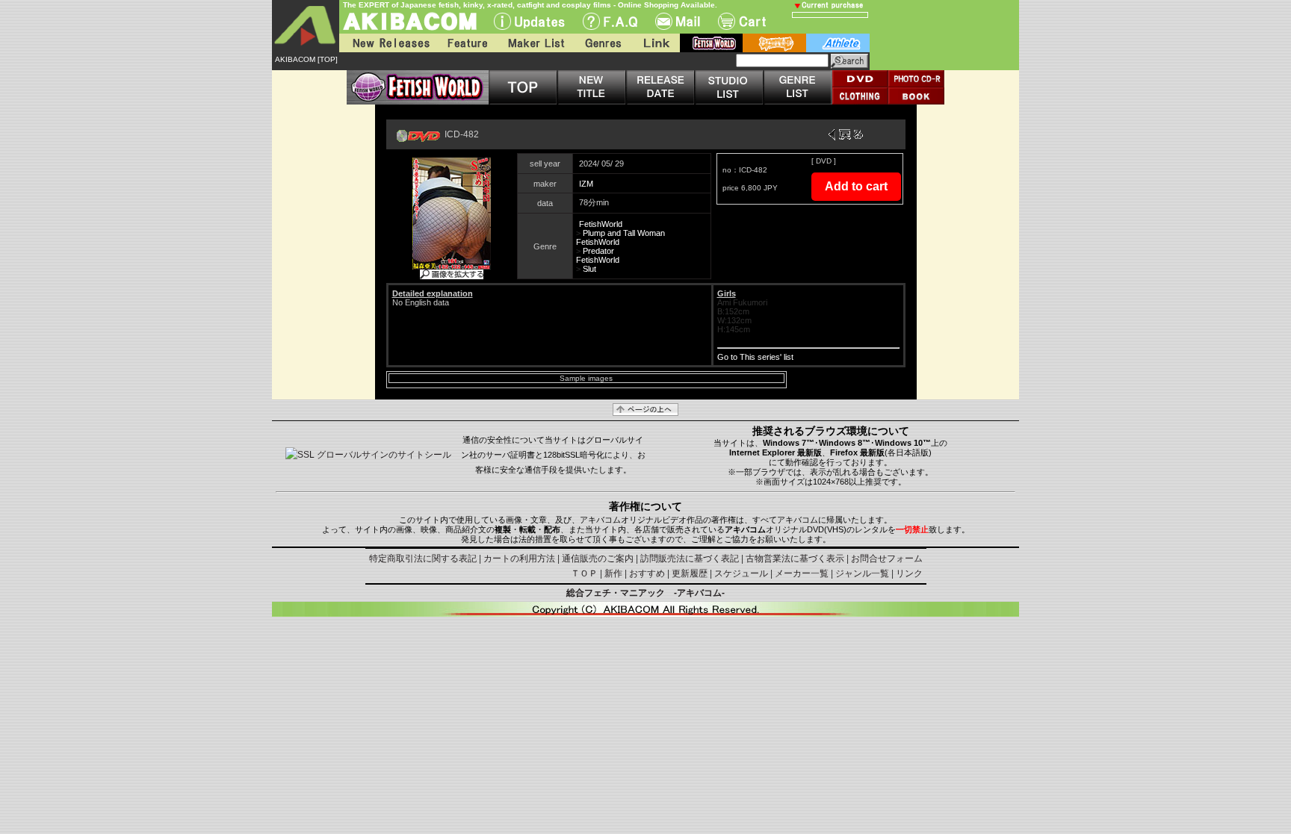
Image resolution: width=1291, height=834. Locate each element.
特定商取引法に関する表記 (423, 558)
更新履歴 (690, 573)
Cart (742, 21)
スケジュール (741, 573)
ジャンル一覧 (862, 573)
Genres (602, 43)
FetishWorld (600, 224)
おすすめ (647, 573)
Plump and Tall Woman (624, 232)
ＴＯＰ (584, 573)
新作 (613, 573)
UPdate (529, 21)
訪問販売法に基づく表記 (689, 558)
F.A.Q (610, 21)
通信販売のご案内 (598, 558)
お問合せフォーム (887, 558)
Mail (677, 21)
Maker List (536, 43)
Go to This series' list (755, 356)
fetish (711, 43)
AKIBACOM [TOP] (306, 59)
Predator (598, 250)
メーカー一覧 (802, 573)
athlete (838, 43)
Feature (467, 43)
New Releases (387, 43)
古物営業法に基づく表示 (795, 558)
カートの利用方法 (519, 558)
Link (655, 43)
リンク (909, 573)
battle (774, 43)
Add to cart (856, 186)
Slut (589, 268)
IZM (586, 183)
